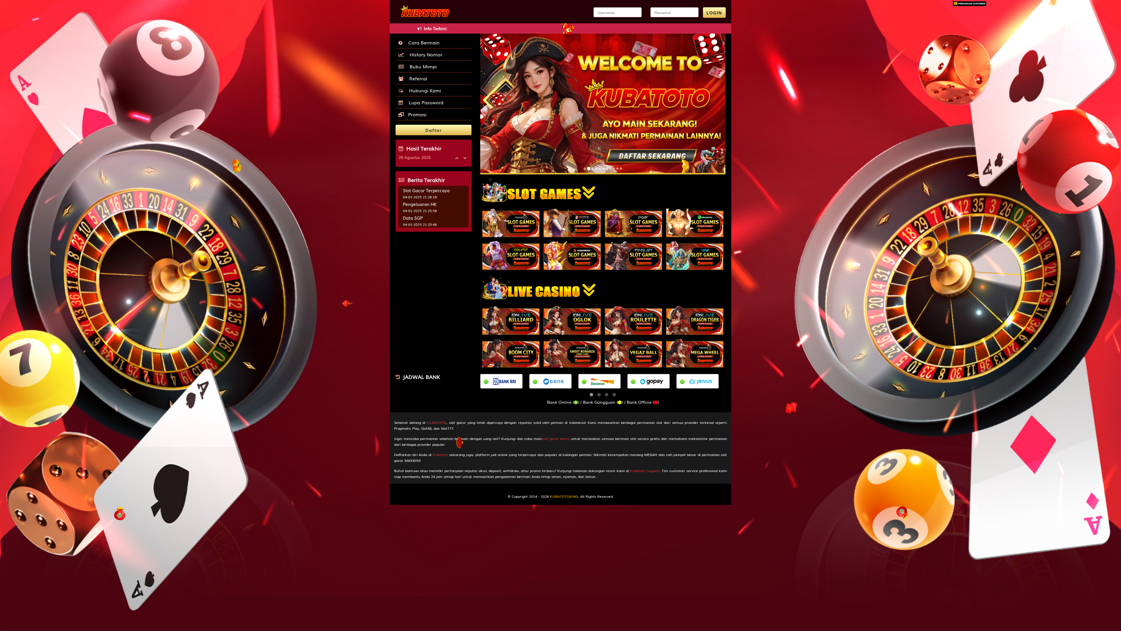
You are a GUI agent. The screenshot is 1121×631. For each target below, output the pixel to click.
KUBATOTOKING (564, 496)
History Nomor (424, 54)
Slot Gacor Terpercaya (426, 190)
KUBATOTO (436, 422)
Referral (416, 78)
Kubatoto (440, 454)
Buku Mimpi (422, 66)
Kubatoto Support (645, 470)
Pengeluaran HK (420, 204)
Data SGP (413, 217)
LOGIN (714, 12)
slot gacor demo (555, 438)
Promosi (417, 114)
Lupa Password (424, 102)
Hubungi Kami (423, 90)
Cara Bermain (422, 42)
